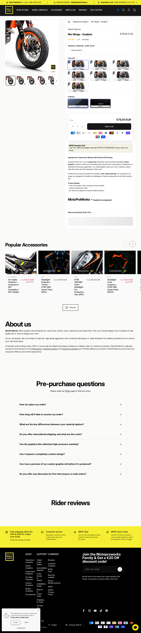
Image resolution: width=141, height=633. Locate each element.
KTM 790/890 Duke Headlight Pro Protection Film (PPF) (79, 287)
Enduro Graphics (29, 584)
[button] (118, 10)
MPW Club (83, 532)
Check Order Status (39, 562)
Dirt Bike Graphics (29, 578)
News (50, 586)
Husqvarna (12, 277)
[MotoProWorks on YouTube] (95, 610)
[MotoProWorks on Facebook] (83, 610)
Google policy (24, 617)
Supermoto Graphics (80, 22)
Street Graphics (29, 567)
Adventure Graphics (29, 561)
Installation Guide (41, 585)
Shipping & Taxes (40, 601)
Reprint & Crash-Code (40, 592)
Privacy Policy (15, 617)
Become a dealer (51, 576)
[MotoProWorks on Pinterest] (106, 610)
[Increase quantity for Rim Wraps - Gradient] (82, 126)
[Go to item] (10, 80)
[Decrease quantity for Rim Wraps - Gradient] (72, 126)
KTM (42, 277)
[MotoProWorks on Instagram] (89, 610)
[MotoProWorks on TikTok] (101, 610)
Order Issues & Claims (39, 577)
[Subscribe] (120, 569)
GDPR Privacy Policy (51, 592)
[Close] (39, 610)
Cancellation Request (42, 569)
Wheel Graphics (29, 590)
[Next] (53, 47)
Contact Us (40, 606)
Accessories (30, 594)
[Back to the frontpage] (69, 22)
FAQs (67, 391)
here (130, 539)
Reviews (51, 560)
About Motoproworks (54, 582)
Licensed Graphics (51, 564)
